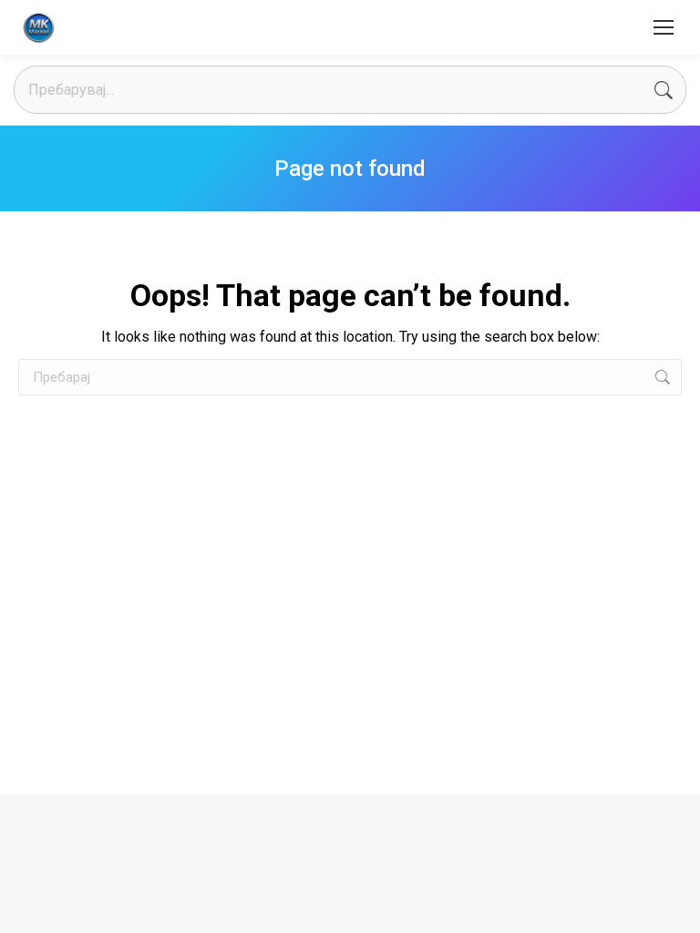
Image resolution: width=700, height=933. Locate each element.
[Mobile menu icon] (663, 27)
